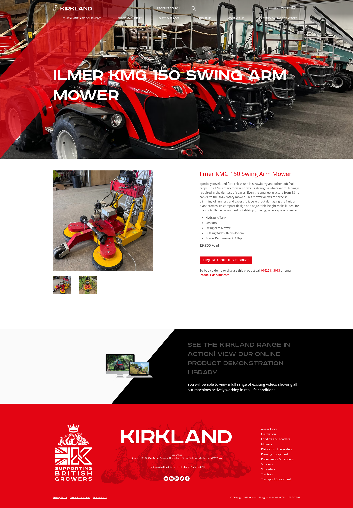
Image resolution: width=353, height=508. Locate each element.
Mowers (266, 444)
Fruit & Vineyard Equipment (82, 18)
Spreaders (268, 469)
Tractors (267, 474)
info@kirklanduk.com (214, 275)
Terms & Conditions (80, 497)
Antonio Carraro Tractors (278, 18)
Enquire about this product (226, 260)
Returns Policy (100, 497)
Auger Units (269, 429)
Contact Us (236, 18)
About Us (205, 18)
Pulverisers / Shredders (277, 459)
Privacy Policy (60, 497)
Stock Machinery (130, 18)
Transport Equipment (276, 479)
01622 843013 (271, 270)
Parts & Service (168, 18)
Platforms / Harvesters (277, 449)
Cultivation (268, 434)
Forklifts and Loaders (275, 439)
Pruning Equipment (274, 454)
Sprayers (267, 464)
